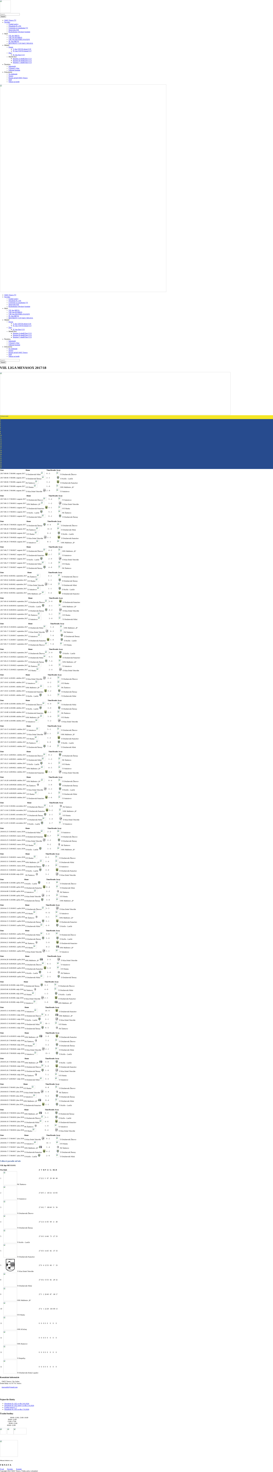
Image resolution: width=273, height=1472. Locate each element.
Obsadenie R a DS (15, 26)
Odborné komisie (14, 70)
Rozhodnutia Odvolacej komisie (19, 32)
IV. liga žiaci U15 (19, 55)
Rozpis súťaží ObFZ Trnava (18, 78)
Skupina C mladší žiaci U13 (22, 62)
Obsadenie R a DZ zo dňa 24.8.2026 (16, 1404)
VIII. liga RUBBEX (15, 37)
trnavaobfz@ (9, 1387)
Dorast (11, 47)
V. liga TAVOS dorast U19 (22, 49)
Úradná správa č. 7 (10, 1407)
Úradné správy (13, 24)
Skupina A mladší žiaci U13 (22, 59)
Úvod (2, 1469)
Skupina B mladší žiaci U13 (22, 60)
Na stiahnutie (13, 74)
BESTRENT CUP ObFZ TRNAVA (21, 43)
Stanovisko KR (14, 30)
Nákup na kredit (14, 82)
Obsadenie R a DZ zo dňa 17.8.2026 (16, 1409)
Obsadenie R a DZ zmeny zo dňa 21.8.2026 (19, 1405)
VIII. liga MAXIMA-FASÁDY (19, 39)
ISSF (10, 80)
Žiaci (10, 53)
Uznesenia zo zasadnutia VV (18, 28)
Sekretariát (12, 66)
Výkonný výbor (14, 68)
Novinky (7, 22)
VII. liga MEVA (14, 36)
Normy (11, 76)
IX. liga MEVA (14, 41)
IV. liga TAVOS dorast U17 (22, 51)
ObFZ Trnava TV (10, 20)
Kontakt (19, 1469)
